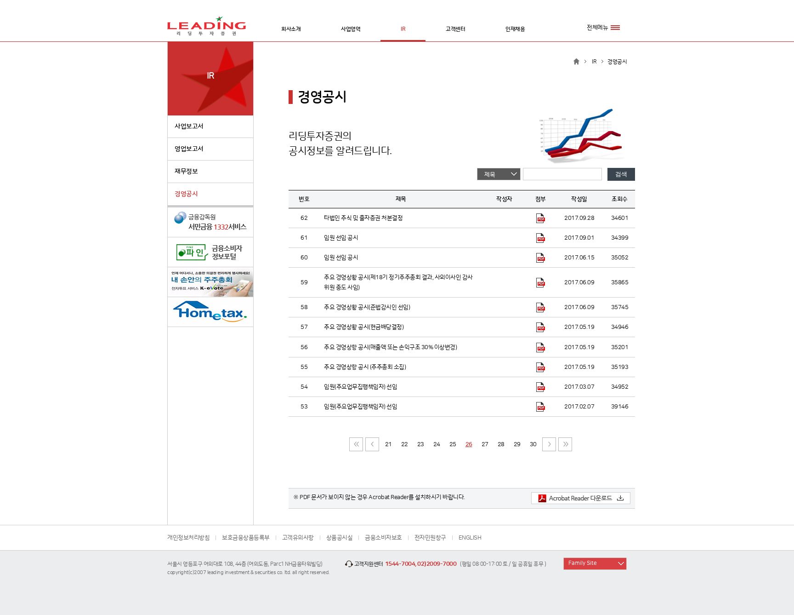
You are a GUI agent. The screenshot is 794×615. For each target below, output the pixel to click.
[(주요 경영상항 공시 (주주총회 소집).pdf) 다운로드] (540, 367)
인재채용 (515, 29)
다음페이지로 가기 (549, 444)
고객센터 (455, 29)
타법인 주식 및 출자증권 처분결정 (363, 218)
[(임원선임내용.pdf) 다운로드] (540, 257)
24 (436, 444)
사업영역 (350, 29)
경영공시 (186, 194)
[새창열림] (210, 222)
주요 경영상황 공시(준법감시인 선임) (367, 307)
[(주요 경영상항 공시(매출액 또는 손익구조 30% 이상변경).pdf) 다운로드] (540, 347)
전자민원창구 (430, 538)
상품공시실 (339, 538)
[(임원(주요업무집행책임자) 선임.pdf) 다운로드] (540, 387)
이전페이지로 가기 (372, 444)
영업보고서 (189, 149)
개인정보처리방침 (188, 538)
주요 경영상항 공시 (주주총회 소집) (365, 367)
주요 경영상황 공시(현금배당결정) (363, 327)
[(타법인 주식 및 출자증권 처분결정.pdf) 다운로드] (540, 218)
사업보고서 (189, 126)
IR (403, 29)
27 (485, 444)
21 (388, 444)
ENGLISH (470, 538)
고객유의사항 (298, 538)
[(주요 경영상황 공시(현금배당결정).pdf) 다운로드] (540, 327)
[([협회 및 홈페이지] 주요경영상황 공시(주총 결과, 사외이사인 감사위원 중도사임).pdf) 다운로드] (540, 282)
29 (517, 444)
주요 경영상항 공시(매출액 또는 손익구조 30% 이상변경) (390, 347)
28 (501, 444)
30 (533, 444)
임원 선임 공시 (341, 238)
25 (452, 444)
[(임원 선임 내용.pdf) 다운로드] (540, 238)
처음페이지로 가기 (356, 444)
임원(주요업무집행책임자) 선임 (360, 387)
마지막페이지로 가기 (565, 444)
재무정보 (186, 171)
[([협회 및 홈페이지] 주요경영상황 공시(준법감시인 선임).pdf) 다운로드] (540, 307)
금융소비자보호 (383, 538)
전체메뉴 (597, 27)
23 (420, 444)
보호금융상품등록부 (246, 538)
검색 (621, 174)
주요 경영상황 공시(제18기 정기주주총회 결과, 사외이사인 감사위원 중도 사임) (398, 282)
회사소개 (291, 29)
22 (404, 444)
